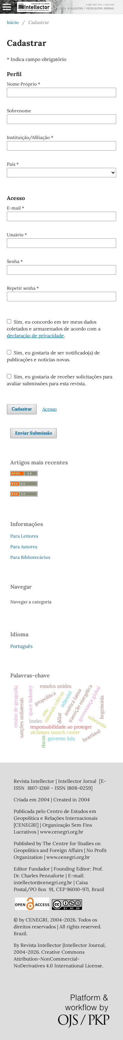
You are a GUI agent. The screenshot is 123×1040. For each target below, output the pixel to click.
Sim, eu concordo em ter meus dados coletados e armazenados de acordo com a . (53, 329)
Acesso (49, 409)
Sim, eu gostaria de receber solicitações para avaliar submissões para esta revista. (60, 380)
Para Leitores (24, 536)
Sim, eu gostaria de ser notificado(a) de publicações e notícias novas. (53, 356)
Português (21, 646)
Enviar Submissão (33, 433)
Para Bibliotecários (30, 557)
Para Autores (23, 547)
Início (13, 22)
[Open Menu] (7, 7)
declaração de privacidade (35, 336)
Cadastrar (22, 409)
